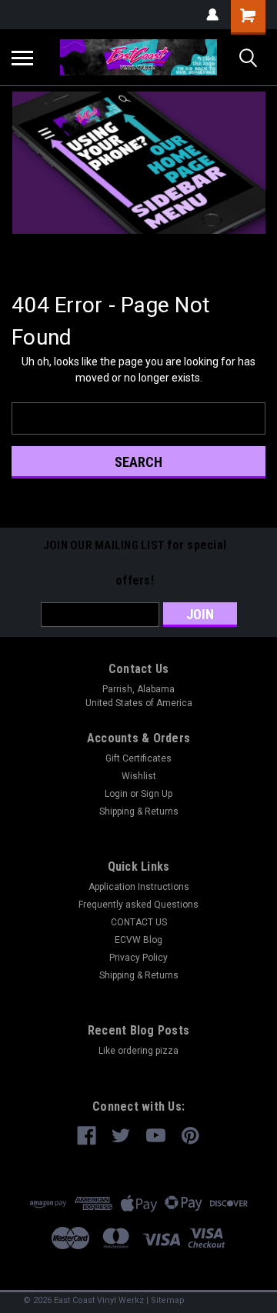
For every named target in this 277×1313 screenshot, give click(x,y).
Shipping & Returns (139, 811)
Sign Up (156, 793)
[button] (138, 163)
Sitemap (168, 1300)
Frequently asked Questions (138, 904)
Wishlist (139, 776)
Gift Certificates (138, 758)
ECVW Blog (138, 940)
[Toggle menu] (22, 57)
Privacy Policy (138, 957)
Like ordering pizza (138, 1050)
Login (116, 793)
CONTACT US (139, 922)
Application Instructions (138, 886)
